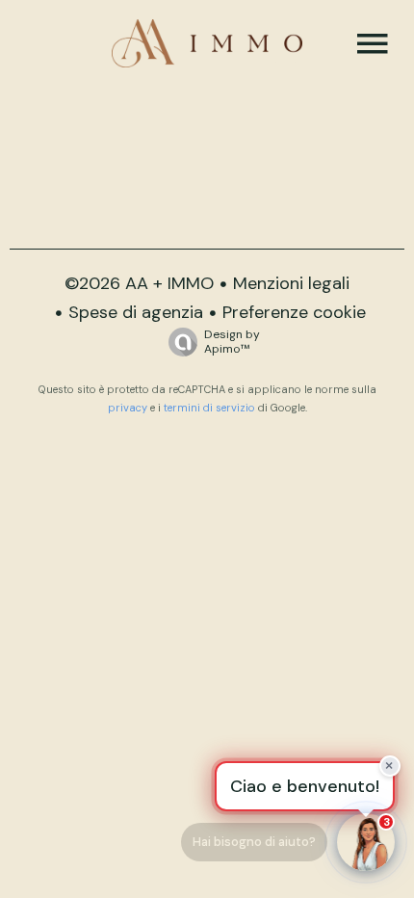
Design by (232, 342)
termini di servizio (209, 407)
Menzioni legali (291, 283)
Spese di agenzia (135, 312)
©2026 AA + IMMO (139, 283)
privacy (127, 407)
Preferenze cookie (294, 312)
